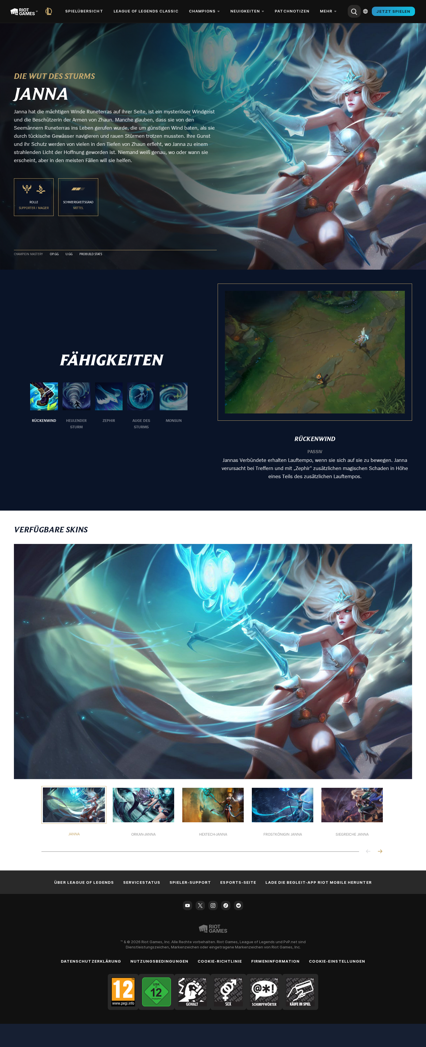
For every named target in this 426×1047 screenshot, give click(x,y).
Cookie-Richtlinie (220, 961)
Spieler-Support (190, 882)
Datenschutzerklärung (91, 961)
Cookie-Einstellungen (337, 961)
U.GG (68, 254)
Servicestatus (141, 882)
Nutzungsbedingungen (159, 961)
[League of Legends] (49, 11)
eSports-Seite (238, 882)
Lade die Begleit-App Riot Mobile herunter (318, 882)
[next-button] (380, 852)
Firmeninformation (275, 961)
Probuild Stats (90, 254)
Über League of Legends (84, 882)
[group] (109, 406)
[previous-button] (368, 852)
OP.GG (54, 254)
